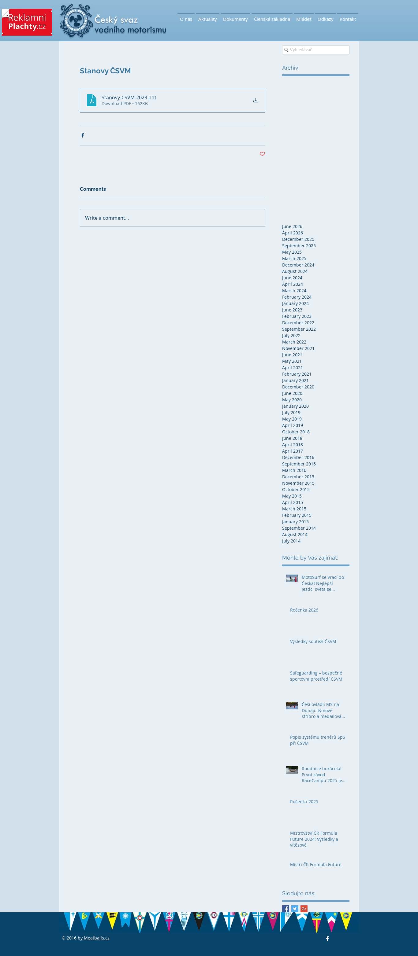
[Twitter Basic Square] (294, 908)
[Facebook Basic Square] (285, 908)
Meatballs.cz (97, 938)
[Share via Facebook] (83, 135)
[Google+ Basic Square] (304, 908)
